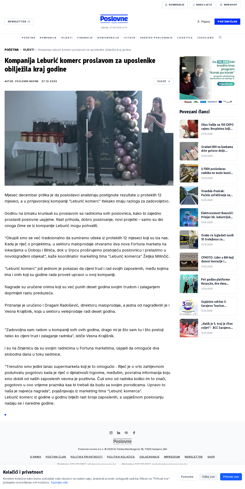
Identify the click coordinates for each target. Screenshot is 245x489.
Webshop (230, 4)
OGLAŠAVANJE (149, 456)
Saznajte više (59, 482)
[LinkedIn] (118, 433)
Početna (12, 49)
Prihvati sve (231, 476)
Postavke (187, 476)
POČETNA (28, 38)
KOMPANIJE (48, 38)
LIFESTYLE (185, 38)
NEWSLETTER (194, 456)
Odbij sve (208, 476)
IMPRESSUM (172, 456)
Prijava (205, 21)
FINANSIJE (85, 38)
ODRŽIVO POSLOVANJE (156, 38)
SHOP (211, 456)
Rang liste (204, 4)
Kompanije (176, 4)
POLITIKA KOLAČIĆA (121, 456)
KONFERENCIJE (108, 38)
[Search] (220, 38)
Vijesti (28, 49)
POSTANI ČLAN (56, 456)
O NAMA (35, 456)
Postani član (227, 21)
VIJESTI (67, 38)
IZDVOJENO (205, 38)
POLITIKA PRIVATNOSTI (87, 456)
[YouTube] (126, 433)
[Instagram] (111, 433)
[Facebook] (134, 433)
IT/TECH (130, 38)
